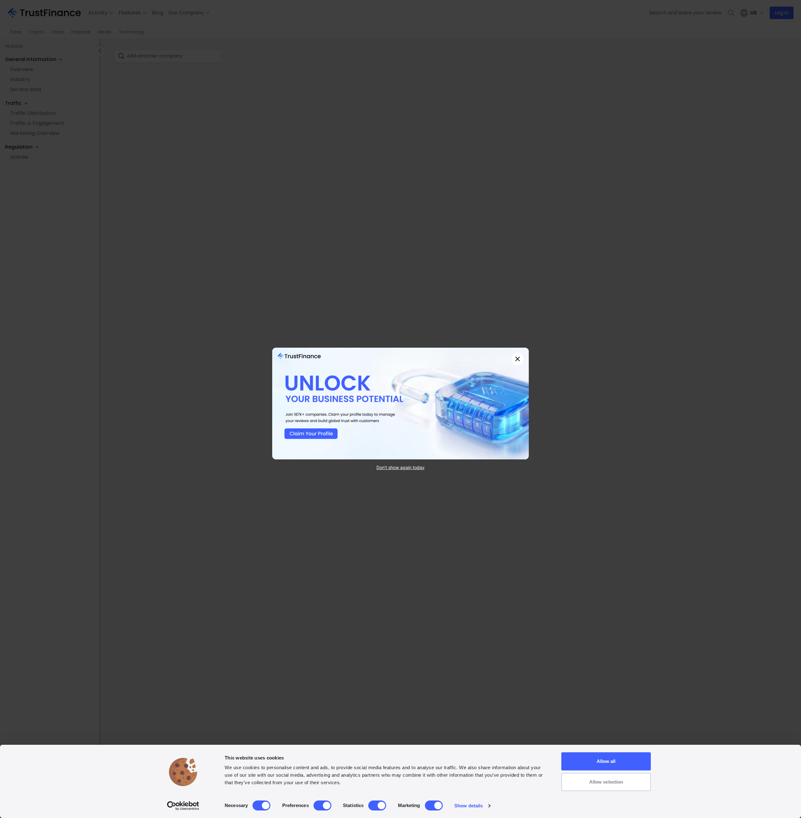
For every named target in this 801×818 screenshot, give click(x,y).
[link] (400, 403)
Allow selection (606, 782)
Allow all (606, 761)
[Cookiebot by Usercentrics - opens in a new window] (183, 805)
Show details (468, 805)
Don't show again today (400, 467)
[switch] (322, 805)
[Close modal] (517, 359)
